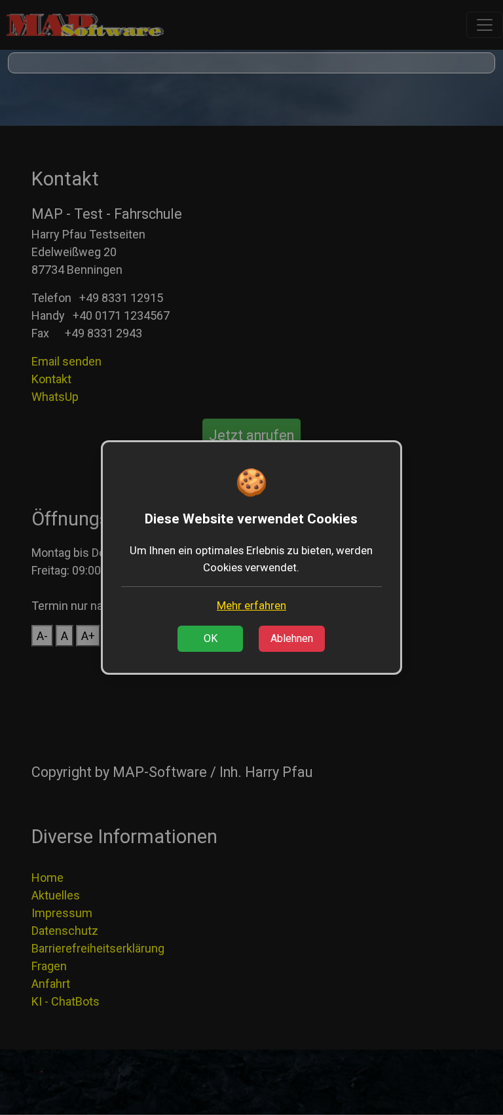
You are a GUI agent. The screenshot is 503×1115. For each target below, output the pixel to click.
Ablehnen (291, 638)
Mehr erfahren (251, 605)
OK (210, 638)
